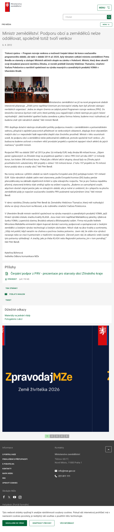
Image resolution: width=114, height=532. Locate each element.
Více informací (67, 523)
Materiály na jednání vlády (17, 315)
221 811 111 (64, 476)
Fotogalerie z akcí (13, 319)
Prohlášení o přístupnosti (14, 459)
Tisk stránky (11, 288)
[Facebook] (3, 497)
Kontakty (6, 469)
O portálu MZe (9, 454)
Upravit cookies (9, 483)
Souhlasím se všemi (14, 523)
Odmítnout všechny (42, 523)
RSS (3, 478)
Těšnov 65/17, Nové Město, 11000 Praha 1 (68, 461)
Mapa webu (7, 473)
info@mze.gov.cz (66, 471)
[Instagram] (20, 497)
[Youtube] (14, 497)
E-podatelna (8, 464)
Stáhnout (12, 279)
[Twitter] (9, 497)
